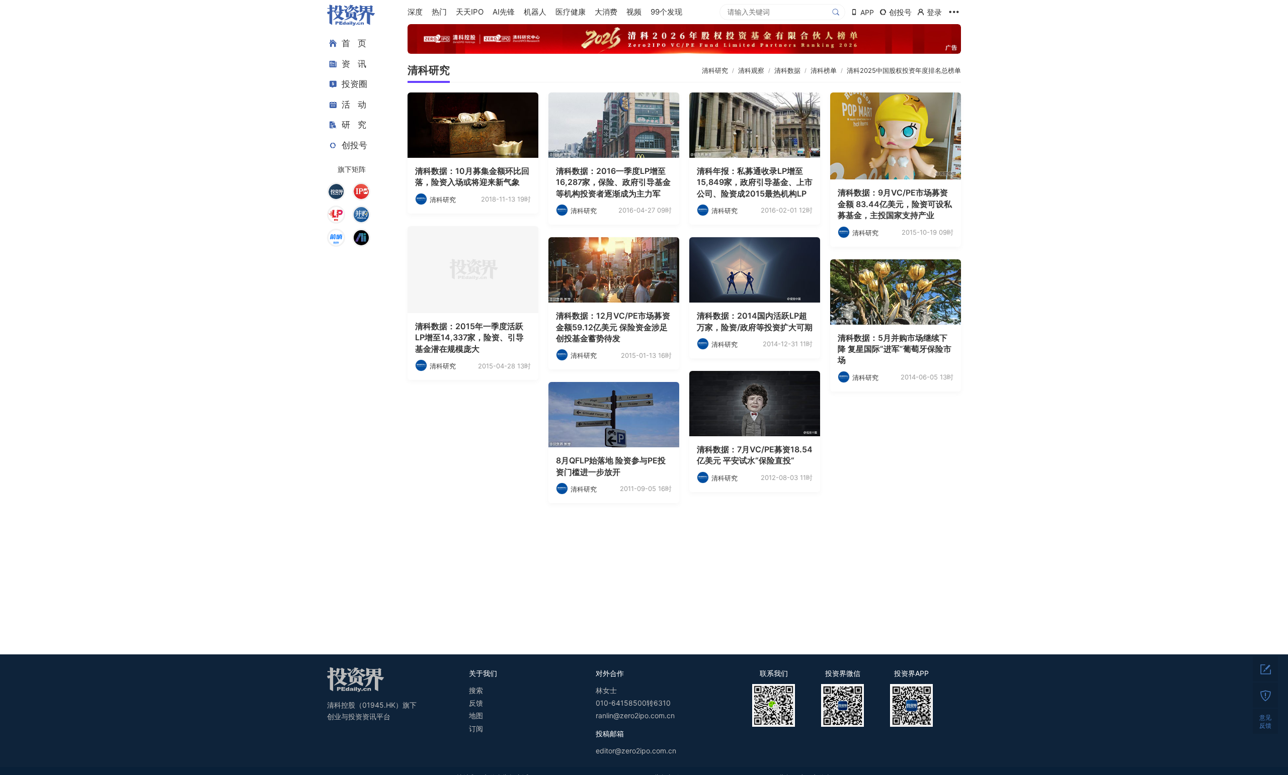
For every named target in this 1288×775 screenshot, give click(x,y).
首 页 (354, 43)
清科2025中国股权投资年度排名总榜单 (904, 70)
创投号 (354, 145)
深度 (415, 12)
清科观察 (751, 70)
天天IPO (470, 12)
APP (867, 12)
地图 (476, 715)
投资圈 (354, 84)
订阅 (476, 728)
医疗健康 (570, 12)
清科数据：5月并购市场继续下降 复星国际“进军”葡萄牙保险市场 (894, 349)
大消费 (606, 12)
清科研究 (429, 70)
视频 (633, 12)
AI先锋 (504, 12)
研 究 (354, 125)
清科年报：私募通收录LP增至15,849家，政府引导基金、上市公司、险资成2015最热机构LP (755, 182)
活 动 (354, 105)
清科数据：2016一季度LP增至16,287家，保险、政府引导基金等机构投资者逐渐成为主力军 (613, 182)
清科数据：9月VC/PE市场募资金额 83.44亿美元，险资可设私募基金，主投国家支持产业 (895, 203)
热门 (439, 12)
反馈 (476, 703)
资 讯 (354, 64)
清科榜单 (824, 70)
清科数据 (787, 70)
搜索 (476, 690)
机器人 (535, 12)
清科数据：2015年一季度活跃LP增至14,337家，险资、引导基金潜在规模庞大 (469, 337)
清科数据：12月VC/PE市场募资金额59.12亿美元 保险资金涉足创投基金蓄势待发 (613, 327)
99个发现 (666, 12)
